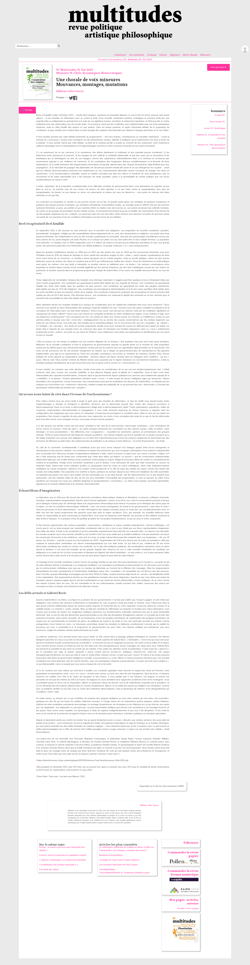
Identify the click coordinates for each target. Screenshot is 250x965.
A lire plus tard (217, 67)
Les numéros (136, 55)
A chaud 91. (220, 115)
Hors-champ (190, 55)
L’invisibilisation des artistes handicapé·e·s (58, 864)
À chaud (151, 55)
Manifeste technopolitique (111, 855)
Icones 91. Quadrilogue (214, 128)
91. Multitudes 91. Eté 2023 (138, 59)
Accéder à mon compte (187, 908)
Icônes (163, 55)
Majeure (175, 55)
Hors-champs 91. (217, 121)
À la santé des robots (49, 869)
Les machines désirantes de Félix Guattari (118, 864)
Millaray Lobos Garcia (69, 91)
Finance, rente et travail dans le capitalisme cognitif (62, 855)
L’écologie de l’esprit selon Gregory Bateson (119, 860)
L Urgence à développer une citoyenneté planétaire (62, 860)
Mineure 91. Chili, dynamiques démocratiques (89, 73)
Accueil (102, 59)
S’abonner (120, 55)
